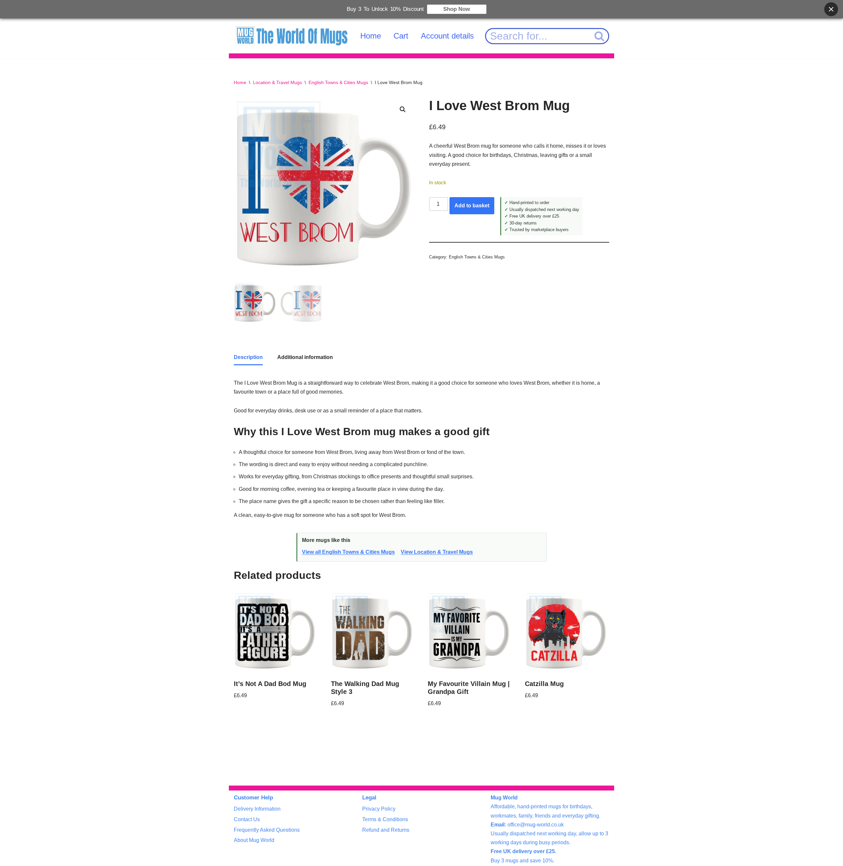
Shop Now (456, 9)
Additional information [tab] (305, 357)
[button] (403, 109)
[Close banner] (831, 9)
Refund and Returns (385, 830)
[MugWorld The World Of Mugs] (291, 36)
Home (370, 35)
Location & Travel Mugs (277, 82)
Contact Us (247, 819)
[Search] (599, 36)
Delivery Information (257, 809)
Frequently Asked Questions (267, 830)
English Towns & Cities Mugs (338, 82)
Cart (401, 35)
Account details (447, 35)
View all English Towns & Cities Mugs (348, 552)
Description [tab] (248, 357)
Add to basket (471, 205)
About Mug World (254, 840)
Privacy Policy (378, 809)
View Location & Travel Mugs (437, 552)
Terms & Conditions (385, 819)
